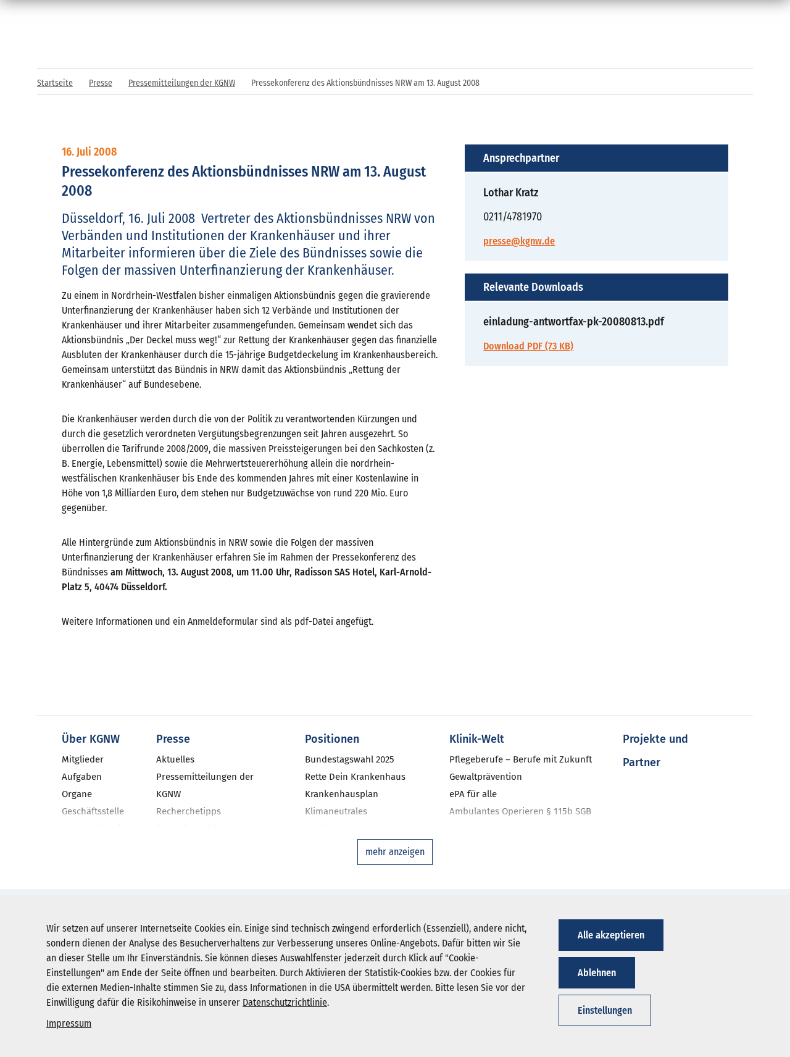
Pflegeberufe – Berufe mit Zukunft (520, 759)
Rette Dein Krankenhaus (355, 776)
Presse (100, 83)
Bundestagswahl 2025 (349, 759)
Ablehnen (597, 973)
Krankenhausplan (341, 794)
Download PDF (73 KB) (528, 346)
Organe (77, 794)
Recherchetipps (188, 811)
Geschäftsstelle (93, 811)
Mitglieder (83, 759)
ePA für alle (473, 794)
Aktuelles (175, 759)
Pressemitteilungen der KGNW (181, 83)
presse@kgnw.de (519, 241)
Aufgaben (82, 776)
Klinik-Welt (476, 739)
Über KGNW (91, 739)
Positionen (332, 739)
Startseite (55, 83)
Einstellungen (605, 1010)
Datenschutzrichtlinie (285, 1002)
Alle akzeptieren (611, 935)
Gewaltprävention (485, 776)
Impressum (68, 1023)
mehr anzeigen (395, 852)
